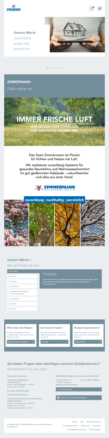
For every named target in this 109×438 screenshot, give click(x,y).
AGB (81, 422)
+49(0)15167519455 (22, 391)
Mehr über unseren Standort (18, 342)
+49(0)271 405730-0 (14, 382)
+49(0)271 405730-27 (14, 401)
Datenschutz (85, 426)
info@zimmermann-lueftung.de (66, 384)
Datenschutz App (94, 429)
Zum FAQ (45, 342)
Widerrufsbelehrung (93, 422)
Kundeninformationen (70, 426)
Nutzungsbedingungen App (77, 429)
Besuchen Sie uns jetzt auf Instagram (74, 398)
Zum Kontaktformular (64, 389)
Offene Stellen (80, 342)
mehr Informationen (56, 68)
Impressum (96, 426)
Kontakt (74, 422)
